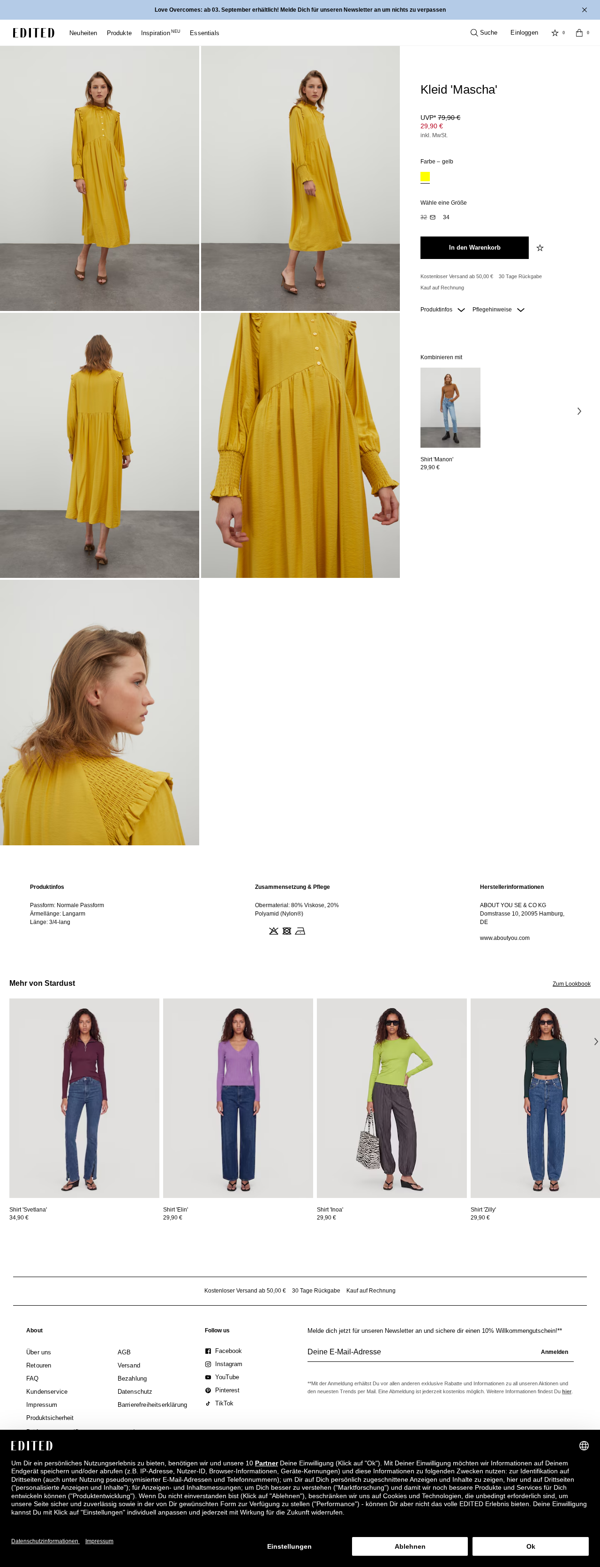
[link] (34, 1332)
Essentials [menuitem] (204, 33)
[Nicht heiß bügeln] (299, 930)
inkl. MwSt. (434, 135)
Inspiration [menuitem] (160, 33)
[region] (75, 912)
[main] (300, 912)
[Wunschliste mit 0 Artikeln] (555, 32)
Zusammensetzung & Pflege (292, 887)
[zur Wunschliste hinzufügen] (541, 248)
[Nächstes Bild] (579, 410)
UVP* (440, 117)
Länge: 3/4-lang (50, 922)
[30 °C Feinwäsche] (259, 930)
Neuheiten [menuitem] (83, 33)
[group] (441, 1356)
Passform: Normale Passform (67, 905)
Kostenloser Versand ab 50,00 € (456, 276)
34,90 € (19, 1217)
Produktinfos (437, 309)
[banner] (300, 10)
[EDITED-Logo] (33, 32)
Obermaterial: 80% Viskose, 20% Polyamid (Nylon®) (297, 909)
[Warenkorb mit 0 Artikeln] (579, 32)
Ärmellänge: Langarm (57, 913)
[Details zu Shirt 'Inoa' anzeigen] (392, 1098)
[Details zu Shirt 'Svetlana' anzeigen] (84, 1098)
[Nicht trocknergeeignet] (286, 930)
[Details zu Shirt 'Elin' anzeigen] (238, 1098)
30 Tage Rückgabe (520, 276)
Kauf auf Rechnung (442, 287)
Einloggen (524, 33)
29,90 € (431, 126)
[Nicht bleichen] (273, 930)
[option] (425, 178)
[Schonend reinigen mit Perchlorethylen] (312, 930)
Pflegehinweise (492, 309)
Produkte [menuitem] (119, 33)
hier (566, 1391)
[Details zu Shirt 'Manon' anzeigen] (450, 408)
